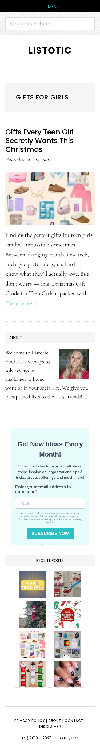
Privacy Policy (29, 720)
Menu (53, 6)
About (54, 720)
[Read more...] (21, 303)
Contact (75, 720)
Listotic (50, 50)
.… (85, 396)
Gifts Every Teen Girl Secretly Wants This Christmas (39, 140)
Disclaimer (50, 726)
